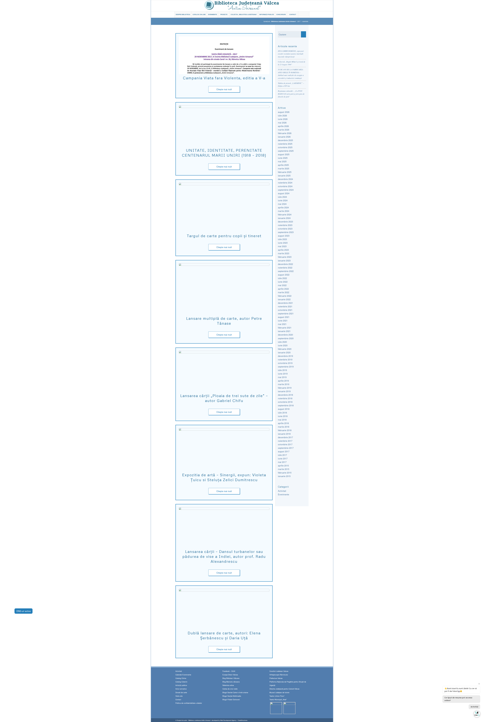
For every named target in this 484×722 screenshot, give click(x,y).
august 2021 (283, 317)
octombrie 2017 (285, 444)
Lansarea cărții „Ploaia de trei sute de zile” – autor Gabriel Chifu (224, 398)
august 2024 (283, 193)
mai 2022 (282, 285)
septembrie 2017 (286, 447)
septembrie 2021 (286, 313)
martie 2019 (283, 384)
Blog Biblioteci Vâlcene (230, 678)
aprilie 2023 (283, 249)
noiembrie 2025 (285, 143)
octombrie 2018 (285, 401)
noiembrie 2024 (285, 182)
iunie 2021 (283, 320)
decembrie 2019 (285, 355)
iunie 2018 (283, 416)
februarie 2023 (284, 256)
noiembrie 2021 (285, 306)
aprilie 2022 (283, 288)
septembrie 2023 (286, 232)
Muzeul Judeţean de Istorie (279, 692)
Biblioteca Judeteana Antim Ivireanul (199, 720)
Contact (178, 699)
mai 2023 (282, 246)
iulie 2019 (282, 370)
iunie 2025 (283, 157)
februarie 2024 (284, 214)
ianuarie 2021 (284, 331)
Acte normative (181, 689)
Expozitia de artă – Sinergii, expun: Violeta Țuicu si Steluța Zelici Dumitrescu (224, 477)
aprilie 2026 (283, 126)
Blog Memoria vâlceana (231, 682)
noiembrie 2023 (285, 225)
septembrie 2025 (286, 150)
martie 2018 (283, 426)
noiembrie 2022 (285, 267)
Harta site (179, 696)
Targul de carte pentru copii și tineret (224, 235)
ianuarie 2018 (284, 433)
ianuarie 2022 (284, 299)
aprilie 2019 (283, 380)
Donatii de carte (181, 692)
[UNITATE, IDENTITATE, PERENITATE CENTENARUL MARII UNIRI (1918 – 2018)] (224, 126)
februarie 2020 (284, 348)
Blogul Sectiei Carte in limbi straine (235, 692)
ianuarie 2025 (284, 175)
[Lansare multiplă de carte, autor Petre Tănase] (224, 289)
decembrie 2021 (285, 302)
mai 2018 (282, 419)
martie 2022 (283, 292)
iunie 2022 (283, 281)
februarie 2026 (284, 133)
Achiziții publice (181, 685)
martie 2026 (283, 129)
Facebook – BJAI (228, 671)
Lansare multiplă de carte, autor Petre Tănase (224, 321)
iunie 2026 (283, 119)
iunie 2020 (283, 345)
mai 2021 (282, 324)
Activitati (282, 490)
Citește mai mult (224, 89)
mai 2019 (282, 377)
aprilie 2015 (283, 465)
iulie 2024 (282, 196)
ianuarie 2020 (284, 352)
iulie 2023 (282, 239)
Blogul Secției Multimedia (231, 696)
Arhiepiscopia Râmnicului (278, 674)
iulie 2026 (282, 115)
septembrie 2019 (286, 366)
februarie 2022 (284, 295)
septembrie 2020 (286, 338)
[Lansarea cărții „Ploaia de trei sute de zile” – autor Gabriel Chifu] (224, 371)
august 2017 (283, 451)
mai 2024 (282, 203)
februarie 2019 (284, 387)
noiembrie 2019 (285, 359)
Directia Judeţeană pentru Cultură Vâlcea (284, 689)
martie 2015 (283, 469)
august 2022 (283, 274)
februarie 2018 (284, 430)
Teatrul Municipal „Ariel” (278, 699)
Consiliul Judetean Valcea (278, 671)
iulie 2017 (282, 454)
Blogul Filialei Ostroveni (231, 699)
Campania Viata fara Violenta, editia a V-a (224, 78)
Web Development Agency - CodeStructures (233, 720)
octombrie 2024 (285, 186)
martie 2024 (283, 210)
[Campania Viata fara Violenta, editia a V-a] (224, 55)
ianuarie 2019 (284, 391)
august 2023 (283, 235)
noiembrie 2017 (285, 440)
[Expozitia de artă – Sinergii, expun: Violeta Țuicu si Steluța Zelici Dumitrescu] (224, 449)
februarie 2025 (284, 172)
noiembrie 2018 (285, 398)
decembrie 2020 (285, 334)
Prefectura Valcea (275, 678)
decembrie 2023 (285, 221)
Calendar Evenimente (183, 674)
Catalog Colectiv (181, 682)
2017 (298, 21)
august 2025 (283, 154)
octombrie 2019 (285, 363)
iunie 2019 (283, 373)
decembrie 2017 (285, 437)
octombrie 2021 (285, 309)
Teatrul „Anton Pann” (276, 696)
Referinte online (228, 685)
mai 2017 (282, 462)
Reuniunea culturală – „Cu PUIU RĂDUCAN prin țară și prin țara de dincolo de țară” (291, 94)
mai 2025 (282, 161)
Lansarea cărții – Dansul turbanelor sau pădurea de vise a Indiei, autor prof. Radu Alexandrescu (224, 556)
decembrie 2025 (285, 140)
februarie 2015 (284, 472)
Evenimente (283, 494)
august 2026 (283, 111)
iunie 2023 (283, 242)
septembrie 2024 (286, 189)
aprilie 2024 (283, 207)
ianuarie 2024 (284, 218)
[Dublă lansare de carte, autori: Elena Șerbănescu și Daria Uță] (224, 609)
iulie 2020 (282, 341)
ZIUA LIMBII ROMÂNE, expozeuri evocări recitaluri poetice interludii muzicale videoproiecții (291, 54)
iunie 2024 (283, 200)
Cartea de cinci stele (229, 689)
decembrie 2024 (285, 179)
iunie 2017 (283, 458)
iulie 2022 (282, 278)
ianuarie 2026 (284, 136)
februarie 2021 (284, 327)
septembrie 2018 (286, 405)
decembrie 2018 (285, 394)
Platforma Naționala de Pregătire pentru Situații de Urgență (287, 683)
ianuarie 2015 (284, 476)
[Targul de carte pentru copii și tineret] (224, 207)
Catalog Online (180, 678)
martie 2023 (283, 253)
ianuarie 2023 (284, 260)
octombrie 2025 (285, 147)
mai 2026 (282, 122)
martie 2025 (283, 168)
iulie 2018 (282, 412)
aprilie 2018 (283, 423)
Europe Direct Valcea (230, 674)
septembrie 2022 (286, 271)
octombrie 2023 (285, 228)
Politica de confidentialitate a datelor (188, 703)
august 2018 (283, 408)
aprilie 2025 (283, 164)
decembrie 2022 (285, 264)
